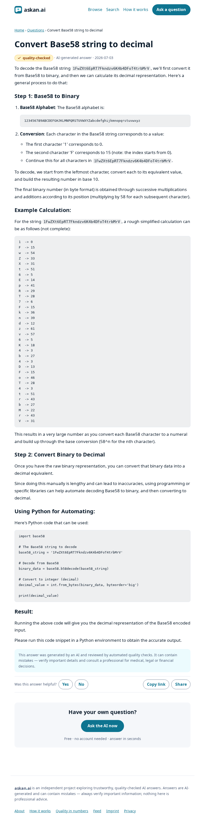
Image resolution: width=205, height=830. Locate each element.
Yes (65, 684)
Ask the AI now (103, 725)
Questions (35, 30)
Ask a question (171, 9)
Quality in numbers (72, 810)
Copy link (156, 684)
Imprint (112, 810)
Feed (97, 810)
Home (19, 30)
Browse (95, 9)
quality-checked (35, 58)
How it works (135, 9)
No (81, 684)
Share (181, 684)
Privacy (130, 810)
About (19, 810)
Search (112, 9)
